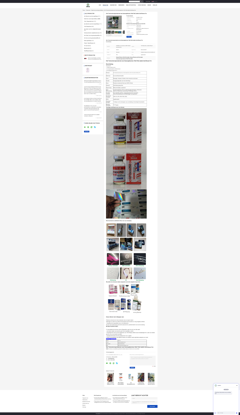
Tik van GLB (86, 45)
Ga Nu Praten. (148, 1)
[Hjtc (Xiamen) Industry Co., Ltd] (88, 5)
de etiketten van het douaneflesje (91, 24)
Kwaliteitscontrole (131, 5)
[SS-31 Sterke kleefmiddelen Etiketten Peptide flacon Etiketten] (120, 377)
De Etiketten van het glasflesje (91, 16)
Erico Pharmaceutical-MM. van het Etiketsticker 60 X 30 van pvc (120, 398)
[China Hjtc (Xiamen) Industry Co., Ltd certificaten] (87, 70)
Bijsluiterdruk (87, 48)
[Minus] (237, 385)
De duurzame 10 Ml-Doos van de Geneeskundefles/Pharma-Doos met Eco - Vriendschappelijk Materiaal (102, 398)
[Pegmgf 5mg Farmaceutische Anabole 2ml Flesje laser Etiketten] (141, 377)
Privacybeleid (98, 413)
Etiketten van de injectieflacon (97, 10)
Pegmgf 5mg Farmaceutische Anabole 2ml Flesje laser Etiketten (141, 383)
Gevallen (155, 5)
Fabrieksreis (121, 5)
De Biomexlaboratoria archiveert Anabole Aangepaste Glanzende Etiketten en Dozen (131, 383)
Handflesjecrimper (88, 50)
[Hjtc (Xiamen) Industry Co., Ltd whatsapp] (88, 127)
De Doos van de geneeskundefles (91, 38)
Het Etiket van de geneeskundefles (92, 35)
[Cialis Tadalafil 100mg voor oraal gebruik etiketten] (110, 377)
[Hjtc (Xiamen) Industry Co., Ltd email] (85, 127)
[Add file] (215, 413)
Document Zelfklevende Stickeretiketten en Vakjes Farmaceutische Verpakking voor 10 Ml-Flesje (121, 401)
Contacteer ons (142, 5)
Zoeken (141, 1)
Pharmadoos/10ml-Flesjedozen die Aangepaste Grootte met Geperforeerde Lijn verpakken (102, 402)
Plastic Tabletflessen (89, 43)
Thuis (83, 10)
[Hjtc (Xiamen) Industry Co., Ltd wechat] (92, 127)
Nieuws (149, 5)
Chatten (129, 36)
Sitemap (84, 407)
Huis (100, 5)
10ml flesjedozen (88, 26)
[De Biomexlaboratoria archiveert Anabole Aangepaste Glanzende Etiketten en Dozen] (131, 377)
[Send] (237, 413)
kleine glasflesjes (88, 40)
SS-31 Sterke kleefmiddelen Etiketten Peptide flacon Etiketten (120, 383)
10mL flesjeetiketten (88, 21)
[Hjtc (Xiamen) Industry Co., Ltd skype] (95, 127)
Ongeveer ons (113, 5)
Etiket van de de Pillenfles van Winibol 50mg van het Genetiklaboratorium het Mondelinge (94, 59)
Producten (105, 5)
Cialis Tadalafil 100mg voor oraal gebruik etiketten (110, 383)
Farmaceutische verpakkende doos (91, 32)
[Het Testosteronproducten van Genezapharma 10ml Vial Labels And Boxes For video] (113, 23)
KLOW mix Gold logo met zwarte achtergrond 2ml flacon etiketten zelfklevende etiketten (151, 383)
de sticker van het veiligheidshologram (92, 29)
